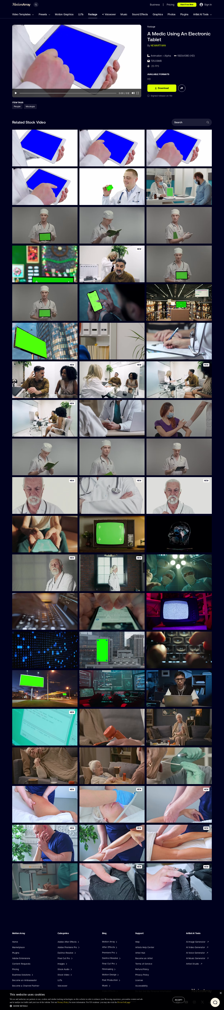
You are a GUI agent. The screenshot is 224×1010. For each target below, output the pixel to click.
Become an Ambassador (24, 980)
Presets (43, 14)
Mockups (30, 106)
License (139, 980)
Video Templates (21, 14)
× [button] (220, 993)
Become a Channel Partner (25, 986)
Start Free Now (186, 5)
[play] (16, 93)
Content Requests (21, 964)
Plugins (184, 14)
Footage (92, 14)
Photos (171, 14)
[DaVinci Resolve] (119, 958)
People (17, 106)
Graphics (158, 14)
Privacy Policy (142, 975)
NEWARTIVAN (158, 45)
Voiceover (110, 14)
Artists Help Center (144, 947)
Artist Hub (140, 953)
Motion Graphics (64, 14)
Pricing (15, 969)
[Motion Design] (117, 974)
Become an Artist (144, 958)
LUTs (81, 14)
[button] (77, 1006)
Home (15, 942)
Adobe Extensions (21, 958)
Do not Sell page (123, 1002)
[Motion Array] (116, 942)
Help (137, 942)
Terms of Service (143, 964)
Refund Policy (142, 969)
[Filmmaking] (114, 969)
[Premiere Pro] (116, 952)
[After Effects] (116, 947)
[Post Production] (119, 980)
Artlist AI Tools (201, 14)
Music (124, 14)
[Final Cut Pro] (116, 963)
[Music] (109, 985)
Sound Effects (140, 14)
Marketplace (18, 947)
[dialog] (112, 1000)
